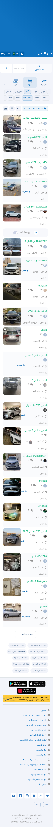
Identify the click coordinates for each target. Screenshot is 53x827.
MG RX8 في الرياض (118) (37, 645)
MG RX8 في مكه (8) (20, 658)
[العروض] (5, 108)
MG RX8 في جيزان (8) (39, 658)
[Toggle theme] (22, 54)
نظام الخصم (41, 755)
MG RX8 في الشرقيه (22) (38, 652)
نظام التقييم (41, 750)
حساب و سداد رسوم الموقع (34, 715)
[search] (6, 68)
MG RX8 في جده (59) (17, 645)
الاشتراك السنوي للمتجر (36, 720)
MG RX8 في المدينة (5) (21, 664)
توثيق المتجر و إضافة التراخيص (33, 740)
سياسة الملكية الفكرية (37, 779)
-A (37, 804)
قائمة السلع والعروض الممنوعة (33, 765)
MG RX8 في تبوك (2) (39, 671)
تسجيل (43, 710)
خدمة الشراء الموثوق (37, 735)
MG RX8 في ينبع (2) (20, 671)
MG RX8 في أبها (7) (39, 664)
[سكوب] (12, 108)
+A (46, 804)
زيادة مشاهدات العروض (36, 725)
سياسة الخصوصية (38, 774)
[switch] (15, 232)
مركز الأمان (41, 745)
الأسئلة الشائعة (40, 769)
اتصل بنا (42, 784)
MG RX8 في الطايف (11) (16, 652)
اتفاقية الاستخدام (38, 730)
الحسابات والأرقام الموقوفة (34, 760)
